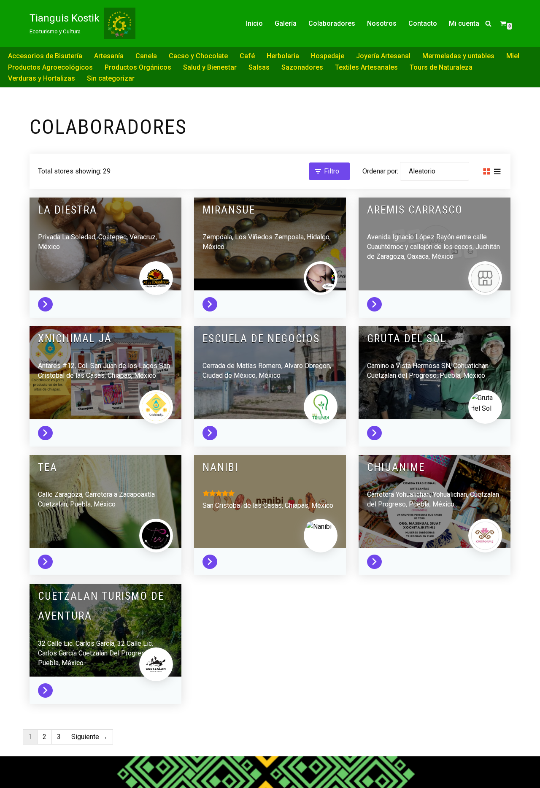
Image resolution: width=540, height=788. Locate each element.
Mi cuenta (464, 23)
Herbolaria (283, 56)
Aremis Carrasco (415, 210)
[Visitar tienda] (47, 302)
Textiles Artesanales (366, 67)
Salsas (259, 67)
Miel (512, 56)
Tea (47, 467)
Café (247, 56)
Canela (146, 56)
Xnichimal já (75, 339)
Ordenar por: (380, 171)
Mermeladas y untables (458, 56)
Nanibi (220, 467)
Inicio (254, 23)
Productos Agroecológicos (50, 67)
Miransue (228, 210)
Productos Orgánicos (138, 67)
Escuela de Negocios (261, 339)
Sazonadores (302, 67)
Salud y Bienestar (210, 67)
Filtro (331, 171)
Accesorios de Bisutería (45, 56)
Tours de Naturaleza (441, 67)
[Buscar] (488, 23)
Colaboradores (331, 23)
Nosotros (382, 23)
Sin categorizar (111, 78)
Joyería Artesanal (383, 56)
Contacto (422, 23)
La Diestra (67, 210)
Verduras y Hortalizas (41, 78)
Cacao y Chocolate (198, 56)
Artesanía (109, 56)
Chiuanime (396, 467)
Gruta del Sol (406, 339)
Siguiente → (89, 737)
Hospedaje (327, 56)
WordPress (46, 778)
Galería (286, 23)
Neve (37, 767)
